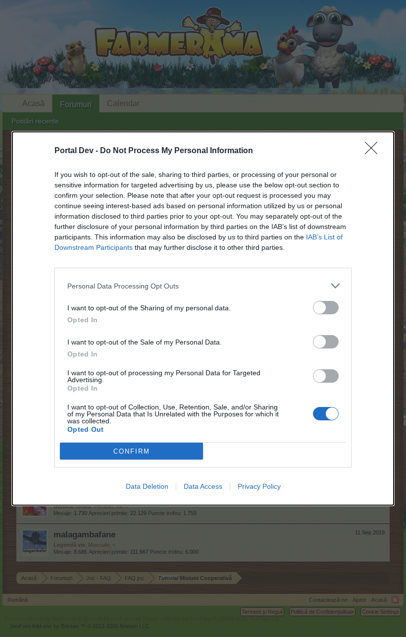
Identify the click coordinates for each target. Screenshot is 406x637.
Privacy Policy (259, 486)
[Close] (374, 151)
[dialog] (203, 318)
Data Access (203, 486)
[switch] (326, 307)
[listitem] (203, 286)
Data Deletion (147, 486)
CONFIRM (131, 451)
